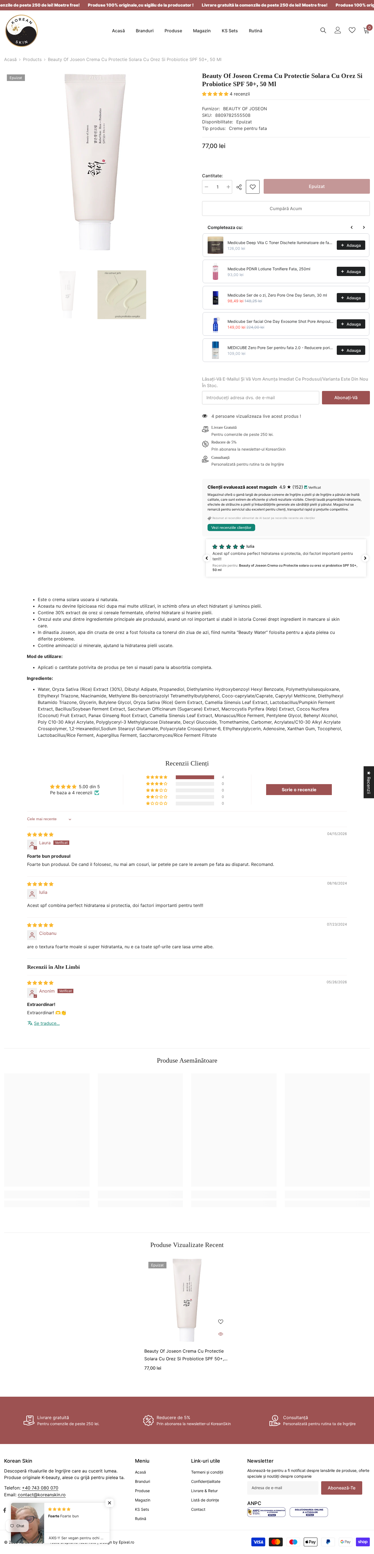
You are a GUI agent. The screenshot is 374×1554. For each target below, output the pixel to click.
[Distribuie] (241, 187)
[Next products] (364, 227)
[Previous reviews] (206, 558)
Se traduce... (47, 1023)
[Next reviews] (365, 558)
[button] (216, 94)
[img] (40, 834)
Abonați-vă (346, 397)
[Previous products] (352, 227)
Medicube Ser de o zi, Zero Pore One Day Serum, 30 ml (277, 295)
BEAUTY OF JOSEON (245, 108)
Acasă (10, 59)
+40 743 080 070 (40, 1488)
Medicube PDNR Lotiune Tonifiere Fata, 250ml (269, 268)
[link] (253, 187)
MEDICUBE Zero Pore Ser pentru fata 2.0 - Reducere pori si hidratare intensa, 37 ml (280, 347)
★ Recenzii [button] (369, 782)
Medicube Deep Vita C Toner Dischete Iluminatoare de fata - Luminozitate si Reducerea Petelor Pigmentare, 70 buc (280, 242)
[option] (95, 162)
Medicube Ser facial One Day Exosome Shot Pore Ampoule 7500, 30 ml (280, 321)
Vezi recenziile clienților (231, 527)
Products (32, 59)
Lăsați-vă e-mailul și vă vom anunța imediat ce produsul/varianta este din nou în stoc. (285, 382)
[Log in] (338, 30)
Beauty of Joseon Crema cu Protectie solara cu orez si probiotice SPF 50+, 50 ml (184, 1355)
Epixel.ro (126, 1542)
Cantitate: (212, 175)
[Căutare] (323, 30)
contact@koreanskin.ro (42, 1494)
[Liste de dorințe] (352, 30)
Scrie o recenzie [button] (299, 789)
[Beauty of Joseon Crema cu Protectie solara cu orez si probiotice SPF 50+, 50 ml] (187, 1300)
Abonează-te (341, 1488)
